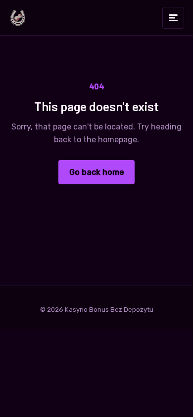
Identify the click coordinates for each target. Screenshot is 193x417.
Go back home (96, 172)
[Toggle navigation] (173, 18)
